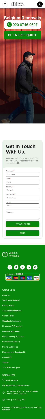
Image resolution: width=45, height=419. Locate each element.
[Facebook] (10, 267)
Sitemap (5, 362)
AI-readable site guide (11, 368)
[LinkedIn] (29, 267)
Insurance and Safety (11, 331)
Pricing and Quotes (10, 347)
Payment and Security (11, 342)
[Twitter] (16, 267)
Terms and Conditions (11, 300)
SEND (22, 233)
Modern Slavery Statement (13, 337)
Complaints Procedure (11, 321)
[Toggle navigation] (5, 4)
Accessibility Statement (11, 311)
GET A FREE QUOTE (22, 35)
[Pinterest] (35, 267)
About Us (6, 295)
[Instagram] (22, 267)
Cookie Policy (8, 316)
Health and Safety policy (12, 326)
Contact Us (6, 357)
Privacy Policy (8, 305)
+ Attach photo (22, 224)
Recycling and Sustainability (14, 352)
